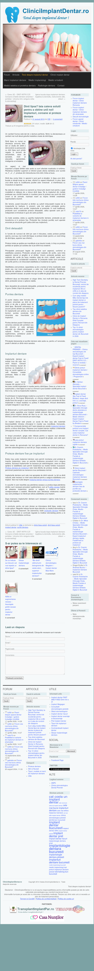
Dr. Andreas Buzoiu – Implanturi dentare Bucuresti (80, 568)
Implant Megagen (58, 704)
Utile (20, 525)
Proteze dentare (34, 766)
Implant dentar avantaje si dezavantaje (60, 717)
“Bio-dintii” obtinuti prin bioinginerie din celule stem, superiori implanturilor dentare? (38, 568)
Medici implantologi (37, 80)
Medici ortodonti (55, 80)
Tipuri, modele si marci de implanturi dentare (37, 772)
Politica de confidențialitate (46, 898)
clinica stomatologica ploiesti (57, 816)
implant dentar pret (56, 834)
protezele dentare (51, 510)
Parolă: (73, 141)
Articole (15, 74)
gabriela (79, 240)
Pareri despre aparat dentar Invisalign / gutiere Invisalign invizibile (80, 186)
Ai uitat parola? (76, 158)
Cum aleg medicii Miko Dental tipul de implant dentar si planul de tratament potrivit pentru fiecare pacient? (80, 301)
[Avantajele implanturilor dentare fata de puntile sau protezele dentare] (74, 482)
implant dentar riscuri (58, 838)
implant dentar (10, 527)
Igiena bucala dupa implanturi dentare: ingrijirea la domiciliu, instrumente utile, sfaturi (50, 96)
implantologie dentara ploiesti (56, 856)
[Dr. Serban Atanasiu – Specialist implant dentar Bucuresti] (74, 382)
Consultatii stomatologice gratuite (59, 707)
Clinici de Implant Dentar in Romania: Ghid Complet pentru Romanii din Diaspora (80, 320)
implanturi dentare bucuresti (59, 860)
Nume (7, 636)
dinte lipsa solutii (40, 525)
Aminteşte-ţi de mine (77, 149)
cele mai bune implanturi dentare (58, 808)
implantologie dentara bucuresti (59, 848)
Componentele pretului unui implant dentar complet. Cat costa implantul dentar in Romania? (80, 430)
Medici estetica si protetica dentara (19, 85)
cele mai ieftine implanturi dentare (59, 811)
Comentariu (9, 655)
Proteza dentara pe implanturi (17, 468)
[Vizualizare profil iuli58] (74, 182)
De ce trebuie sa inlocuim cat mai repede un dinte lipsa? (11, 564)
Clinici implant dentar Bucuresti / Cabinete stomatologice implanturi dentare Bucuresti (80, 473)
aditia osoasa (54, 487)
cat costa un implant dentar (58, 799)
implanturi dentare (58, 426)
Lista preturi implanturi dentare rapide (80, 442)
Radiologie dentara (46, 85)
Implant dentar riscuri (59, 714)
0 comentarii (57, 119)
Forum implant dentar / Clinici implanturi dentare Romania (80, 101)
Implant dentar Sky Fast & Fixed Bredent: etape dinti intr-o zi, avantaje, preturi (80, 398)
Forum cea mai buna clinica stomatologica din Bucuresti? (80, 201)
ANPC (53, 783)
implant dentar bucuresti (56, 825)
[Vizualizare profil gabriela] (74, 240)
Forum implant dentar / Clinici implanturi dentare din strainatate (80, 110)
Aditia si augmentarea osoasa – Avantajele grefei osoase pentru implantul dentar (10, 605)
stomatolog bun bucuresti (58, 872)
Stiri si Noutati (33, 769)
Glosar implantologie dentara (24, 563)
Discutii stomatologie (81, 116)
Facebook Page (57, 760)
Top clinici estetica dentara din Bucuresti (80, 311)
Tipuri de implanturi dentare (58, 724)
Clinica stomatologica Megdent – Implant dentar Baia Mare (51, 565)
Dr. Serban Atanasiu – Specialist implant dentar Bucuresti (79, 385)
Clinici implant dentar (60, 74)
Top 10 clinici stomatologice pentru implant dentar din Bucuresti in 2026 (80, 331)
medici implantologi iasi (58, 867)
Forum (7, 74)
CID (48, 119)
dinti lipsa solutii (54, 525)
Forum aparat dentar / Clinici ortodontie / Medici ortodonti (80, 122)
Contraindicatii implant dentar (59, 729)
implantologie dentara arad (57, 842)
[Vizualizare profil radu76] (74, 211)
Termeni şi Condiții (27, 898)
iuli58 (78, 182)
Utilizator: (74, 135)
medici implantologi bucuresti (57, 865)
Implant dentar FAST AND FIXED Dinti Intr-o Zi (60, 699)
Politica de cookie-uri (66, 898)
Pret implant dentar (58, 721)
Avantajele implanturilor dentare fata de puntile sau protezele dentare (79, 486)
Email (7, 642)
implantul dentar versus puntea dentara (44, 479)
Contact (60, 85)
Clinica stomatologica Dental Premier (59, 786)
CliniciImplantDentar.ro (12, 882)
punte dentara (22, 527)
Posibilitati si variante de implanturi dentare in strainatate (81, 216)
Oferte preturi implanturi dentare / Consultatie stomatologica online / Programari (81, 372)
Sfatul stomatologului (59, 711)
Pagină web (9, 649)
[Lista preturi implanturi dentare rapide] (74, 440)
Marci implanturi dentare (15, 80)
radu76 (78, 211)
